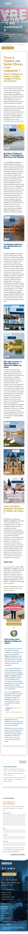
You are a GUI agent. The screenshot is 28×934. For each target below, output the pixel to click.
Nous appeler (5, 906)
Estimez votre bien (6, 892)
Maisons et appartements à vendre (11, 882)
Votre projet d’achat (7, 885)
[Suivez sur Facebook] (5, 868)
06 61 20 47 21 (17, 708)
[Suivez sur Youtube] (14, 868)
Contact (4, 911)
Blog (3, 915)
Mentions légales (6, 924)
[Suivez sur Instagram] (3, 868)
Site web (5, 841)
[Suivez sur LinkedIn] (8, 868)
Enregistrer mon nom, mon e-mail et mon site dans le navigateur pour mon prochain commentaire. (13, 849)
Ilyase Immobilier (10, 34)
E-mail (5, 835)
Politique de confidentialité (9, 921)
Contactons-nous (13, 620)
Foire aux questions (7, 918)
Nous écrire (5, 908)
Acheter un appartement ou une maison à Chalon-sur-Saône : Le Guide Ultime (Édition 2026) (15, 779)
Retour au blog (8, 48)
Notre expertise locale (11, 718)
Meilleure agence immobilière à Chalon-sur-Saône (12, 739)
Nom (4, 828)
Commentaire (7, 813)
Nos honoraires (5, 913)
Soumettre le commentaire (18, 854)
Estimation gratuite (13, 624)
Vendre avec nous (6, 894)
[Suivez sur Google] (11, 868)
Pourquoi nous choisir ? (8, 899)
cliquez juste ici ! (9, 590)
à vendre (8, 897)
